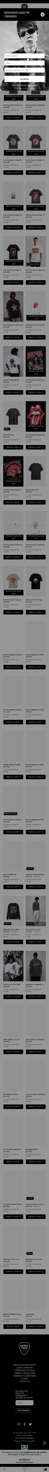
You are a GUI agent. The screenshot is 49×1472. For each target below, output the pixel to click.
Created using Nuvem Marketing (24, 88)
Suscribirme (24, 78)
